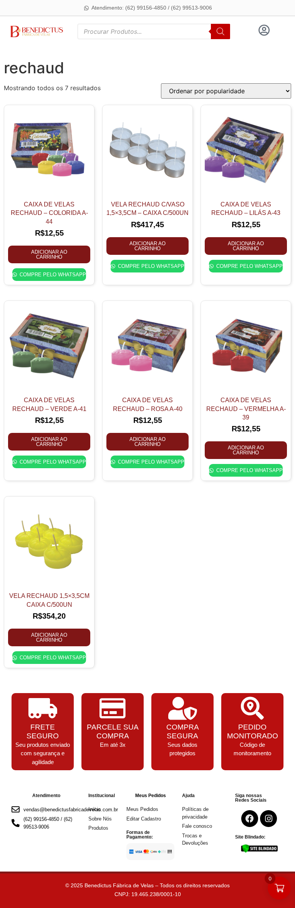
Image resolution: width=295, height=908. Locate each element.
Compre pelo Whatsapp (52, 274)
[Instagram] (268, 818)
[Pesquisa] (220, 31)
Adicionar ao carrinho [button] (49, 254)
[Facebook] (249, 818)
